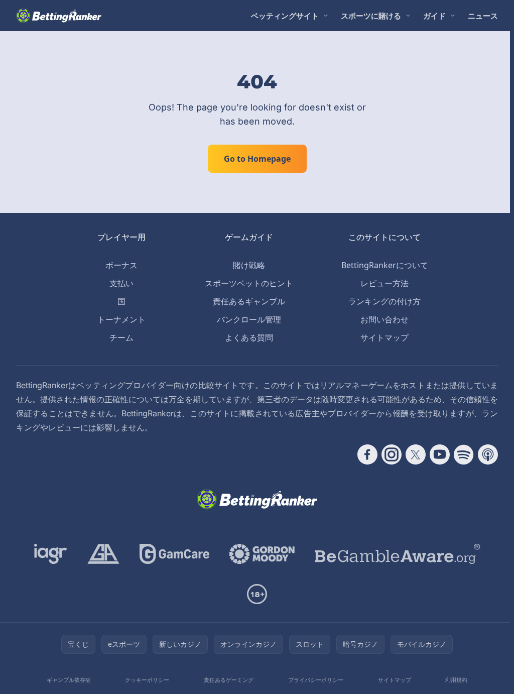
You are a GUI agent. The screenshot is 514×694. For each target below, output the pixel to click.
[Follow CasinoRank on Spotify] (464, 454)
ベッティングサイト (285, 16)
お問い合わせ (384, 319)
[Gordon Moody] (262, 554)
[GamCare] (174, 554)
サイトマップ (384, 337)
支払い (121, 283)
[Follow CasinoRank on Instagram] (391, 454)
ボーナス (121, 265)
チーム (121, 337)
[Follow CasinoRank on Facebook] (367, 454)
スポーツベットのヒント (249, 283)
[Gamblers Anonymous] (103, 554)
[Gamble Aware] (397, 554)
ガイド (434, 16)
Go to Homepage (257, 158)
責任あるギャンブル (249, 301)
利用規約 (456, 679)
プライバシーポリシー (315, 679)
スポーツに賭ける (371, 16)
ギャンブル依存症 (69, 679)
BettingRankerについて (384, 265)
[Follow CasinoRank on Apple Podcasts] (488, 454)
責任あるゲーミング (228, 679)
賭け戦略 (249, 265)
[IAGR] (50, 554)
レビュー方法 (384, 283)
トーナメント (121, 319)
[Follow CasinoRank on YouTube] (440, 454)
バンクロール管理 (249, 319)
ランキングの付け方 (384, 301)
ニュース (483, 16)
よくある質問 (249, 337)
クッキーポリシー (147, 679)
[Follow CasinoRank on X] (416, 454)
